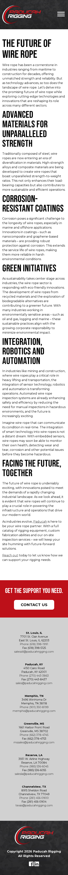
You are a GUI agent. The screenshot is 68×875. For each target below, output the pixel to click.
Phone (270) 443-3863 (34, 675)
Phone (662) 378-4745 (34, 735)
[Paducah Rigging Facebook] (31, 865)
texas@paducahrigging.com (34, 805)
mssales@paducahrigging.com (34, 742)
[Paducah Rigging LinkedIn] (36, 865)
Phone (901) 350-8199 (34, 707)
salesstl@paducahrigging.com (34, 651)
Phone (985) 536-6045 (34, 766)
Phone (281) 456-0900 (34, 798)
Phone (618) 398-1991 (34, 644)
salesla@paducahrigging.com (34, 774)
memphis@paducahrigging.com (34, 711)
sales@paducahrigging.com (34, 683)
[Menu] (60, 14)
